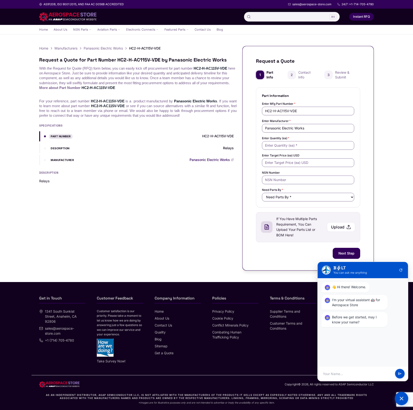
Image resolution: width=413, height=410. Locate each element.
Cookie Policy (222, 318)
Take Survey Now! (111, 361)
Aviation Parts (107, 29)
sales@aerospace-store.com (311, 4)
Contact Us (203, 29)
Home (43, 29)
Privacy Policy (223, 311)
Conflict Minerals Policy (230, 325)
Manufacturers (65, 48)
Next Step (346, 253)
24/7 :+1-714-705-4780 (358, 4)
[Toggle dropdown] (90, 29)
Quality (160, 332)
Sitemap (161, 346)
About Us (60, 29)
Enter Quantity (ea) (275, 138)
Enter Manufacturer (276, 121)
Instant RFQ (361, 16)
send (400, 374)
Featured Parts (174, 29)
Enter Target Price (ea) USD (280, 155)
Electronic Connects (140, 29)
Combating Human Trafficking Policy (226, 334)
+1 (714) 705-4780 (59, 340)
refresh (400, 270)
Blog (220, 29)
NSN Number (271, 172)
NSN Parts (80, 29)
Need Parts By (272, 190)
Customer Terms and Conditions (286, 325)
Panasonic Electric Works (103, 48)
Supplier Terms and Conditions (285, 313)
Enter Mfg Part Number (278, 103)
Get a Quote (164, 353)
